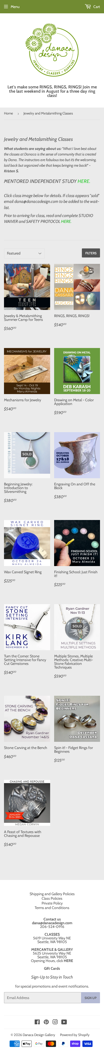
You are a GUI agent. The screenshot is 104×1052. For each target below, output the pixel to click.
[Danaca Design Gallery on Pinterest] (46, 1022)
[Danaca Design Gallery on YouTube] (64, 1022)
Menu (15, 6)
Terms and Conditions (52, 907)
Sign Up (91, 998)
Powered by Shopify (75, 1035)
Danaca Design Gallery (39, 1035)
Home (8, 113)
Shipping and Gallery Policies (52, 893)
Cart (96, 6)
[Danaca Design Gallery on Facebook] (37, 1022)
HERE (83, 181)
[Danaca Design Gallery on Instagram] (55, 1022)
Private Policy (52, 903)
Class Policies (52, 898)
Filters (91, 253)
